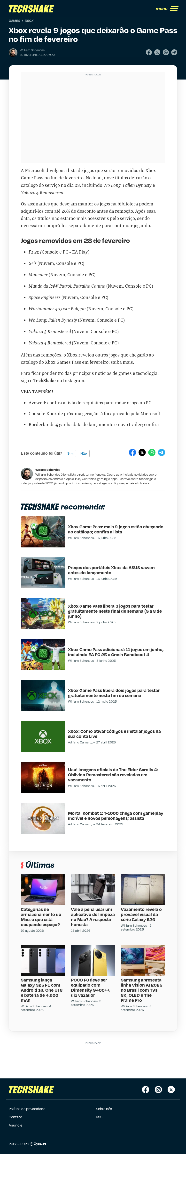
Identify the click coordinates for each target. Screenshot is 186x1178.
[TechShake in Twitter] (171, 1089)
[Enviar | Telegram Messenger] (174, 52)
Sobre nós (104, 1108)
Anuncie (15, 1125)
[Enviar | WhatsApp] (166, 52)
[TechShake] (31, 8)
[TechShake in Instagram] (158, 1089)
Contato (15, 1116)
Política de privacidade (27, 1108)
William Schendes (47, 470)
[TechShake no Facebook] (145, 1089)
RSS (99, 1116)
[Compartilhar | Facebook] (149, 52)
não (83, 453)
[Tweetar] (157, 52)
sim (70, 453)
